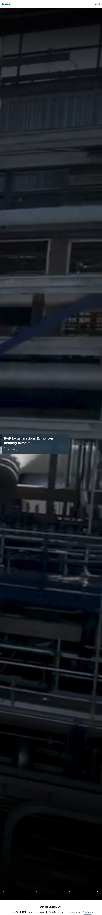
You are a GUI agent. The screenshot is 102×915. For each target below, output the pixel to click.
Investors (88, 913)
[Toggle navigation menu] (99, 4)
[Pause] (97, 892)
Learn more (10, 452)
